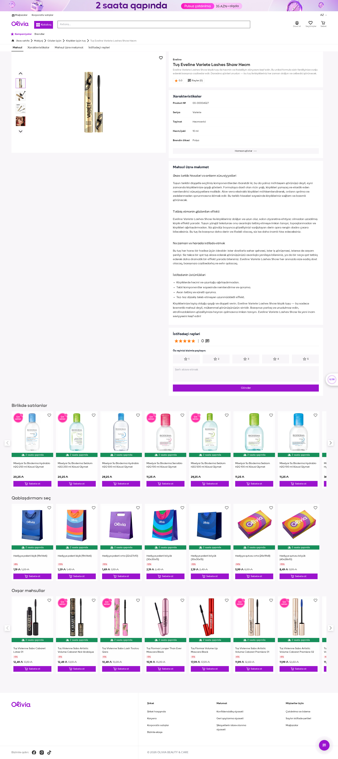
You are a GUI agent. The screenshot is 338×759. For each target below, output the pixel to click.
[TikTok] (49, 752)
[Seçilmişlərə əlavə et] (161, 58)
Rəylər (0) (197, 80)
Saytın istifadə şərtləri (298, 718)
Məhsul (17, 47)
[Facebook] (34, 752)
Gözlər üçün (54, 41)
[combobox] (154, 24)
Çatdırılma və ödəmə (298, 711)
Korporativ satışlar (42, 15)
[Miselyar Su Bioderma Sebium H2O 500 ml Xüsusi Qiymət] (210, 449)
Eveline (177, 59)
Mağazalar (21, 15)
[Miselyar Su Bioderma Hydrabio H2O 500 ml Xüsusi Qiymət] (121, 449)
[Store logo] (20, 23)
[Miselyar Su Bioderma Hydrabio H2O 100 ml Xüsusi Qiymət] (298, 449)
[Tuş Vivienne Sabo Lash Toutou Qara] (121, 634)
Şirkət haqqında (156, 711)
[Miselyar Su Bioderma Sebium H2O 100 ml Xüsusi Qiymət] (254, 449)
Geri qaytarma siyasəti (230, 718)
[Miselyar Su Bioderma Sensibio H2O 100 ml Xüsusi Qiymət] (165, 449)
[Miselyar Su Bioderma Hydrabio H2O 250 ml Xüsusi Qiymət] (32, 449)
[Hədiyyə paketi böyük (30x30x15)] (165, 542)
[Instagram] (42, 752)
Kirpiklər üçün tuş (76, 41)
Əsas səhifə (22, 41)
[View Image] (21, 83)
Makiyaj (38, 41)
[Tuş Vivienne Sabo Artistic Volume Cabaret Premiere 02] (298, 634)
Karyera (152, 718)
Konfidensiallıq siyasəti (230, 711)
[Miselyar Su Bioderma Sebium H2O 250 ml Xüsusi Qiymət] (77, 449)
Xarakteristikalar (38, 47)
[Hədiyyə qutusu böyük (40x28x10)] (298, 542)
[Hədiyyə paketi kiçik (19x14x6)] (32, 542)
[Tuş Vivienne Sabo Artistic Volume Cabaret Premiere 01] (254, 634)
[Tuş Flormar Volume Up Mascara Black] (210, 634)
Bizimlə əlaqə (154, 732)
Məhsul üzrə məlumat (69, 47)
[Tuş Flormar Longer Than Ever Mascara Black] (165, 634)
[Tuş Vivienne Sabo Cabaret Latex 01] (32, 634)
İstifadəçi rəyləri (99, 47)
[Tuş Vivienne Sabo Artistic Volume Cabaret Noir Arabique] (77, 634)
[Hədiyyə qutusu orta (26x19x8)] (254, 542)
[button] (323, 15)
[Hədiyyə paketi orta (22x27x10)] (121, 542)
